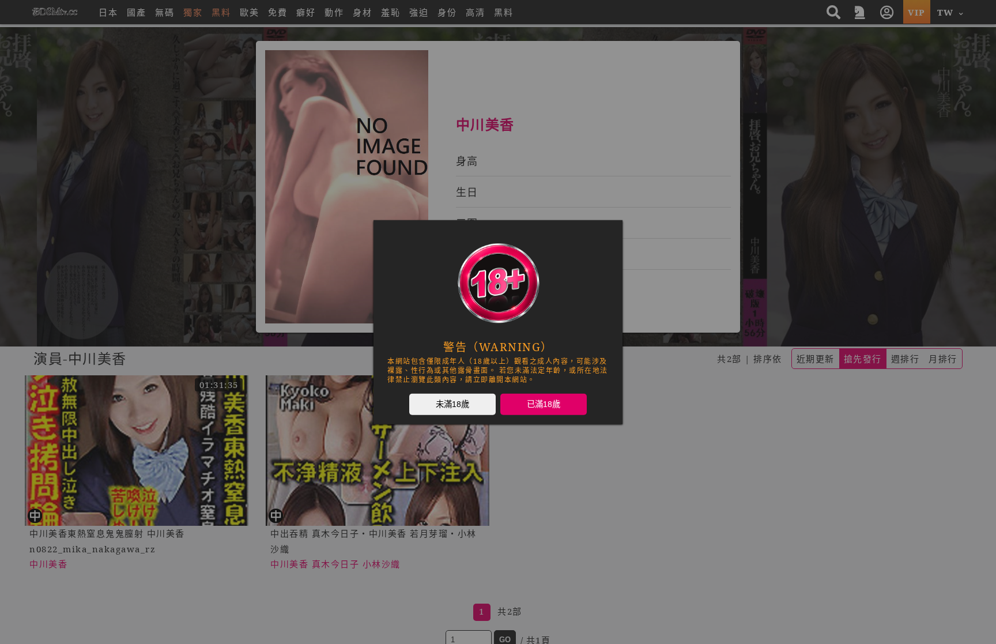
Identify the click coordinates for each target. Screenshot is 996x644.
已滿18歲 (543, 403)
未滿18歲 (452, 403)
